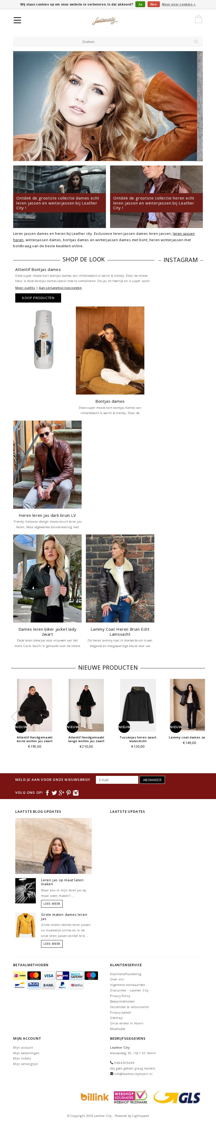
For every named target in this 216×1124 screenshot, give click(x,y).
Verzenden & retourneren (129, 1007)
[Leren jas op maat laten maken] (25, 890)
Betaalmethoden (122, 1001)
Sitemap (116, 1018)
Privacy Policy (120, 996)
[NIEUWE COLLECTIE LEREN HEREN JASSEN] (108, 106)
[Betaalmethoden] (20, 976)
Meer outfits (25, 288)
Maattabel (117, 1029)
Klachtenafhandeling (125, 974)
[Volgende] (196, 106)
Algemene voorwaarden (127, 985)
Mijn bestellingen (26, 1053)
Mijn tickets (22, 1058)
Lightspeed (140, 1116)
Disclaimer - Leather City (129, 990)
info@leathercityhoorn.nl (133, 1074)
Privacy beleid (120, 1012)
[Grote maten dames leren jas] (25, 924)
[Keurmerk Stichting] (130, 1096)
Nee (153, 4)
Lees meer (51, 904)
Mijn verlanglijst (25, 1064)
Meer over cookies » (178, 4)
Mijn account (23, 1047)
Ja (140, 4)
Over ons (117, 979)
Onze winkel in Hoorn (127, 1023)
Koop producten (38, 297)
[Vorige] (19, 106)
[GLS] (176, 1096)
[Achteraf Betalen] (94, 1096)
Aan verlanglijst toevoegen (60, 288)
